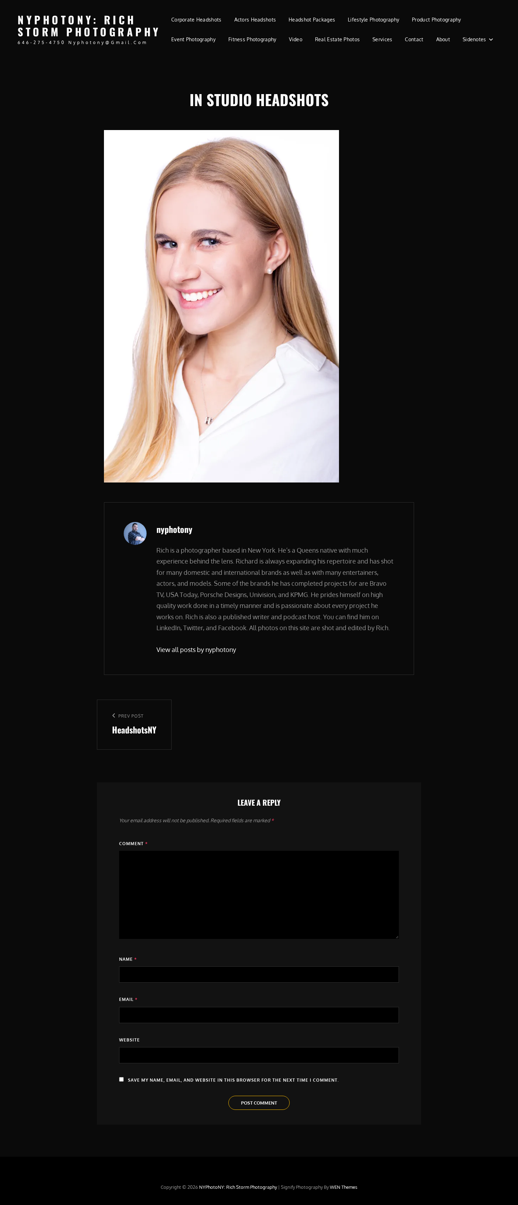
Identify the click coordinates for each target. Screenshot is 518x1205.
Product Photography (436, 20)
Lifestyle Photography (373, 20)
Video (295, 39)
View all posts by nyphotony (196, 649)
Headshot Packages (312, 20)
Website (129, 1040)
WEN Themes (343, 1187)
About (443, 39)
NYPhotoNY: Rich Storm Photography (89, 26)
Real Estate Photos (337, 39)
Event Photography (193, 39)
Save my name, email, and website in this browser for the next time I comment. (233, 1080)
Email (128, 999)
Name (128, 959)
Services (382, 39)
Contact (414, 39)
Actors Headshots (255, 20)
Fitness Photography (252, 39)
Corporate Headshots (196, 20)
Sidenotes (474, 39)
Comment (133, 843)
